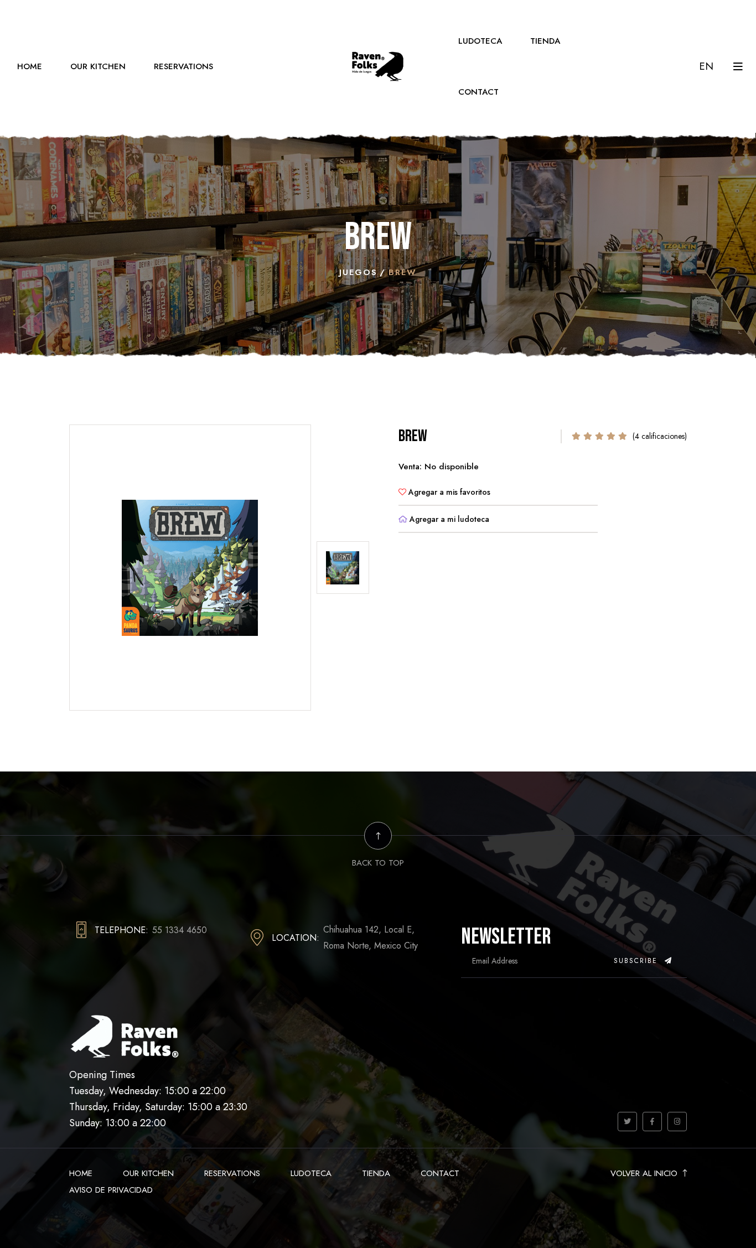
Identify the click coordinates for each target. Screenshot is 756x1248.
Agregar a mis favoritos (448, 492)
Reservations (183, 66)
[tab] (343, 567)
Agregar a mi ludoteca (448, 519)
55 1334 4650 (179, 930)
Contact (478, 92)
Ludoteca (480, 41)
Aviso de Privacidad (111, 1190)
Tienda (545, 41)
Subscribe (637, 961)
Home (29, 66)
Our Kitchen (98, 66)
